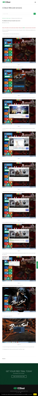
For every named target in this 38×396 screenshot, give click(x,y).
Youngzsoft (15, 391)
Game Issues (8, 18)
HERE (24, 27)
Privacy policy (26, 391)
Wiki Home (4, 18)
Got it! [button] (35, 394)
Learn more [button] (30, 394)
